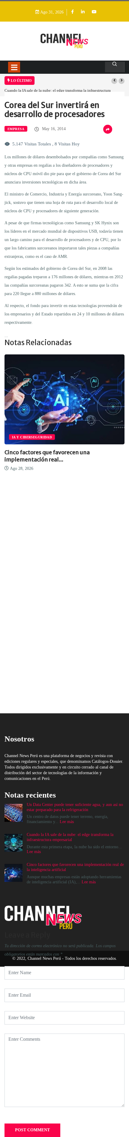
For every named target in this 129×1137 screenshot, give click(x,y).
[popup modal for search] (114, 67)
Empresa (16, 129)
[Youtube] (94, 12)
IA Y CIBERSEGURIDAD (32, 437)
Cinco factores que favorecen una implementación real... (47, 456)
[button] (114, 81)
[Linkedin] (83, 12)
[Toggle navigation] (14, 67)
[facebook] (72, 12)
